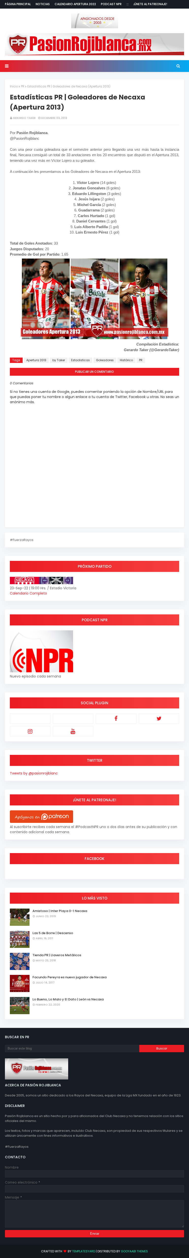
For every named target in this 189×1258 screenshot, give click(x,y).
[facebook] (116, 718)
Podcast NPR (111, 4)
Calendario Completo (28, 593)
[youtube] (73, 731)
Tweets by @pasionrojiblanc (34, 773)
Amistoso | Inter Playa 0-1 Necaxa (59, 911)
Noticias (43, 4)
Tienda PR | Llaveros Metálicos (56, 955)
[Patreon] (30, 718)
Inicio (14, 86)
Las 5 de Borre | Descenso (52, 933)
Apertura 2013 (36, 360)
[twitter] (159, 718)
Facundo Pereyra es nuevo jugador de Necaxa (69, 977)
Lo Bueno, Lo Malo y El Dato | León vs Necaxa (68, 999)
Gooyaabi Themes (134, 1251)
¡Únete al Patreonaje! (150, 4)
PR (22, 86)
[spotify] (73, 718)
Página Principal (18, 4)
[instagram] (30, 731)
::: (127, 4)
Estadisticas (80, 360)
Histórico (126, 360)
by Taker (58, 360)
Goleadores (105, 360)
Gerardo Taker (24, 118)
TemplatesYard (83, 1251)
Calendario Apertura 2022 (75, 4)
